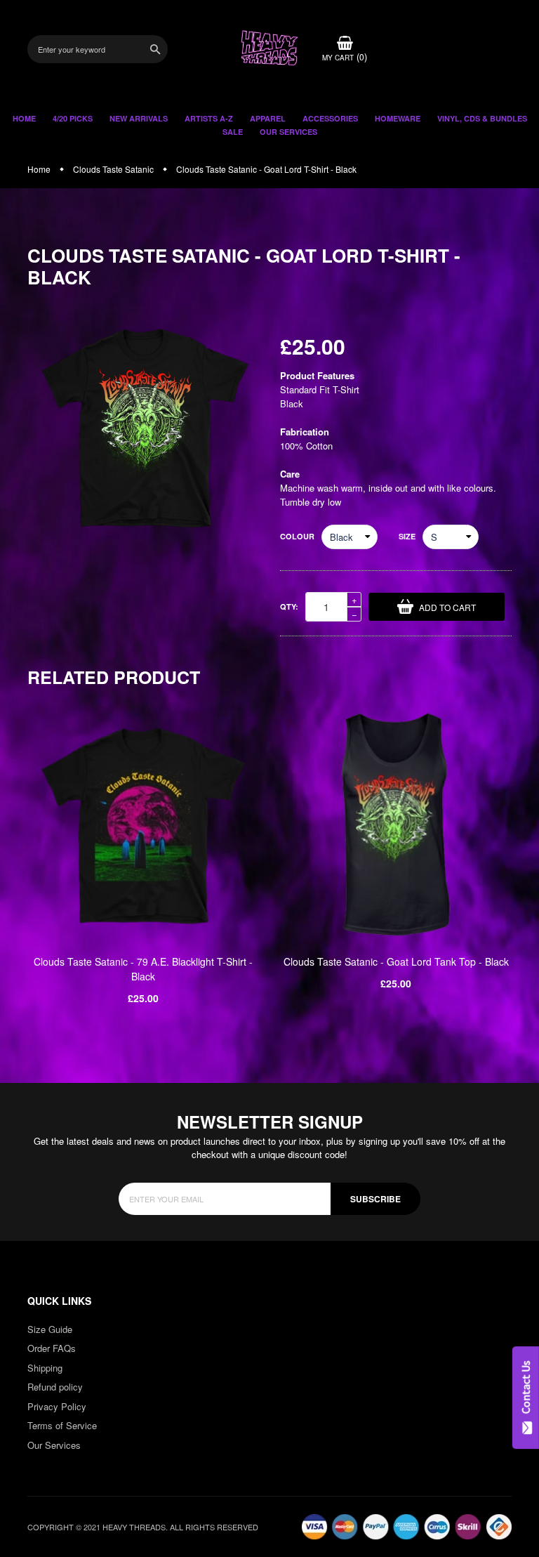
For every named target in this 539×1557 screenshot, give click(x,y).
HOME (24, 118)
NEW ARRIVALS (138, 118)
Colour (297, 536)
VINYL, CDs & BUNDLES (482, 118)
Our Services (54, 1445)
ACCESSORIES (330, 118)
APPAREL (268, 118)
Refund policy (55, 1386)
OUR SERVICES (288, 131)
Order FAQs (51, 1348)
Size (407, 536)
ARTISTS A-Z (209, 118)
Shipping (44, 1367)
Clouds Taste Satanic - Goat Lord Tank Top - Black (396, 961)
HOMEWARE (397, 118)
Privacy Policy (56, 1406)
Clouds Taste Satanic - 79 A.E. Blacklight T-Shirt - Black (143, 968)
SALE (232, 131)
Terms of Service (62, 1425)
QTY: (289, 606)
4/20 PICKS (73, 118)
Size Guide (49, 1329)
